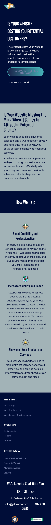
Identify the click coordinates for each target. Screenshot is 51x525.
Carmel (7, 440)
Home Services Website (15, 458)
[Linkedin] (25, 491)
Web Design (9, 405)
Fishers (7, 435)
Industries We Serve (12, 450)
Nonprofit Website (12, 463)
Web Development (12, 410)
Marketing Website (13, 467)
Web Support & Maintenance (17, 415)
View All (7, 472)
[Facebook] (18, 491)
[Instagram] (32, 491)
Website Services (10, 399)
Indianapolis (10, 431)
